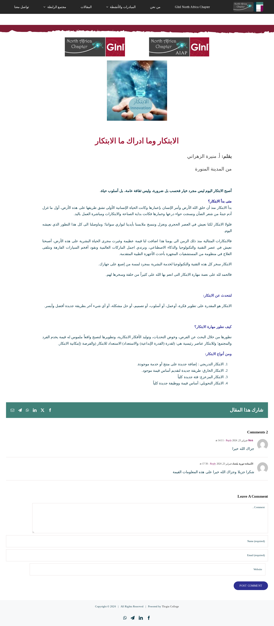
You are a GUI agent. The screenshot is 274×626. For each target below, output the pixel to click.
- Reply (228, 440)
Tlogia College (170, 606)
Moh (250, 440)
